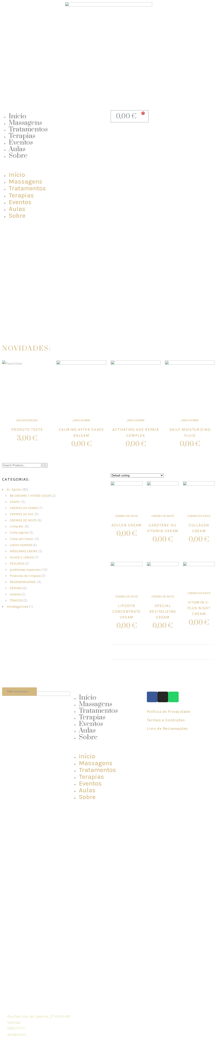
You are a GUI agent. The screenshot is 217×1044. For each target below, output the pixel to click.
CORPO (15, 502)
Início (17, 116)
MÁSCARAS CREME (24, 551)
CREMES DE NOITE (23, 520)
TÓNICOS (16, 600)
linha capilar (19, 533)
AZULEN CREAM (126, 525)
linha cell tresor (22, 539)
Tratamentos (28, 129)
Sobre (18, 155)
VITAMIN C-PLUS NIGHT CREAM (199, 608)
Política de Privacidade (168, 711)
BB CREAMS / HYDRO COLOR (30, 496)
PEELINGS (17, 563)
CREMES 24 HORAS (24, 508)
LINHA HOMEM (81, 420)
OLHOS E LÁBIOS (22, 557)
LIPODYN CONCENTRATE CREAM (126, 611)
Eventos (21, 142)
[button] (55, 166)
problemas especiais (25, 570)
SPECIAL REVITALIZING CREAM (162, 611)
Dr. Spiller (14, 489)
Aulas (17, 149)
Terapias (22, 136)
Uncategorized (27, 420)
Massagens (25, 123)
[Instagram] (162, 697)
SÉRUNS (16, 588)
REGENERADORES (23, 582)
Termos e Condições (166, 720)
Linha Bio (17, 526)
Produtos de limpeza (25, 576)
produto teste (27, 429)
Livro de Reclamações (167, 728)
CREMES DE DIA (22, 514)
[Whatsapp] (173, 697)
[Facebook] (152, 697)
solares (15, 594)
